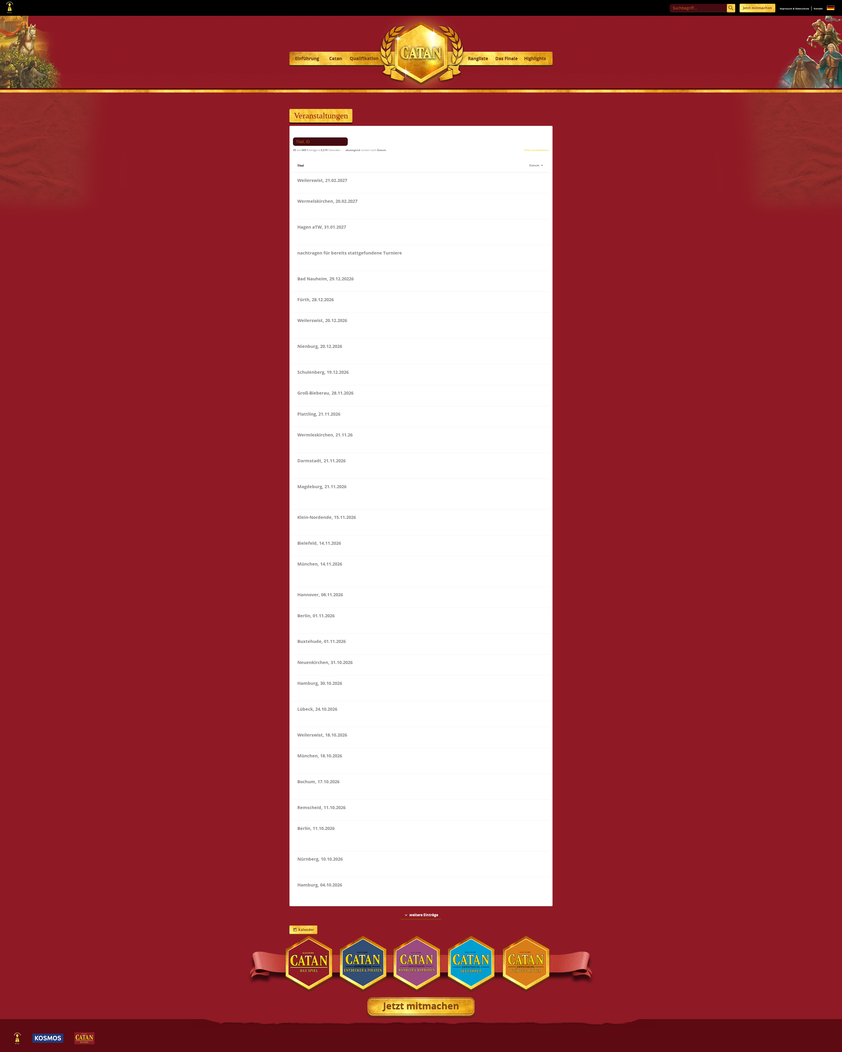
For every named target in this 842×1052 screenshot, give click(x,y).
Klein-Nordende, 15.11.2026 (326, 517)
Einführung (307, 59)
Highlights (535, 59)
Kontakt (818, 8)
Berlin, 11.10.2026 (316, 828)
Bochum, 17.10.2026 (318, 782)
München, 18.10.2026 (319, 756)
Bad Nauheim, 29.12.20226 (325, 279)
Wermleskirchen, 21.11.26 (325, 435)
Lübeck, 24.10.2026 (317, 709)
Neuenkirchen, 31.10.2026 (325, 662)
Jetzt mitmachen (757, 7)
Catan (335, 59)
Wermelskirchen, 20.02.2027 (327, 201)
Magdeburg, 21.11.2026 (321, 487)
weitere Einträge (421, 914)
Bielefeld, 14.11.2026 (319, 543)
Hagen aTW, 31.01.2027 (321, 227)
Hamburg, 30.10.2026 (319, 683)
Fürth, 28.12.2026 (315, 300)
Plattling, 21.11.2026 (318, 414)
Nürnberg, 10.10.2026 (320, 859)
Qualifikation (364, 59)
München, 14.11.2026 (319, 564)
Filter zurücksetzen (536, 150)
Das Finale (506, 59)
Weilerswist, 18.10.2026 (322, 735)
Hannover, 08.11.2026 (320, 595)
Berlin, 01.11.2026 (316, 616)
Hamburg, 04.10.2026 (319, 885)
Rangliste (478, 59)
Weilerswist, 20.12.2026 (322, 320)
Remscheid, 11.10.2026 (321, 807)
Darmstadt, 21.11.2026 (321, 461)
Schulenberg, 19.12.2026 (323, 372)
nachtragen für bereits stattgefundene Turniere (349, 253)
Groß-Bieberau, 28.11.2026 (325, 393)
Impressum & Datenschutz (794, 8)
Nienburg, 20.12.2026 (319, 346)
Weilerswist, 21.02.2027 (322, 180)
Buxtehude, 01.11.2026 (321, 641)
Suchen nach (306, 133)
